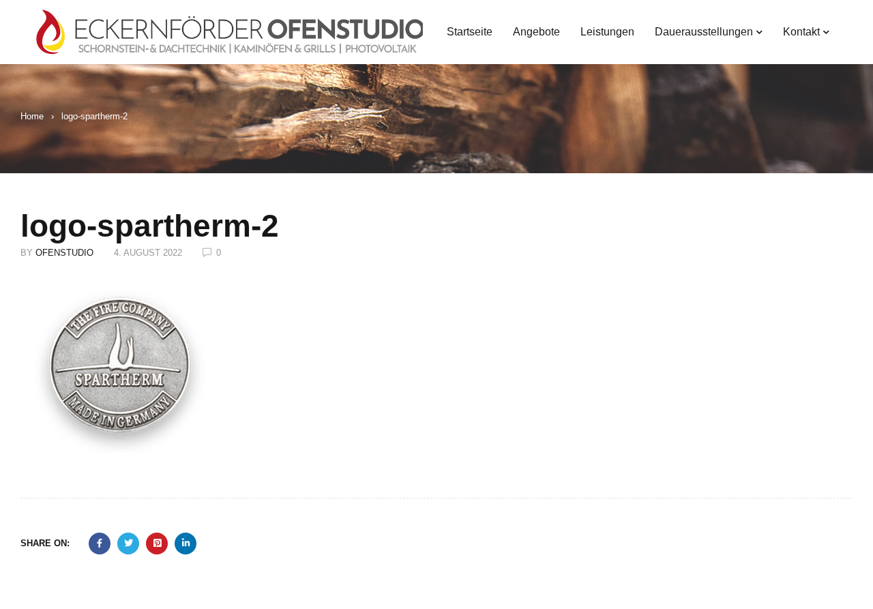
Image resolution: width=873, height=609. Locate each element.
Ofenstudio (64, 253)
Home (32, 116)
